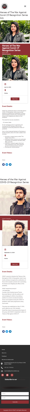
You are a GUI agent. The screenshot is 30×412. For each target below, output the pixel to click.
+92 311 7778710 (8, 367)
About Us (4, 353)
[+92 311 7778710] (2, 368)
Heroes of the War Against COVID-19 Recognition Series (14, 181)
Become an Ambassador (8, 359)
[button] (25, 6)
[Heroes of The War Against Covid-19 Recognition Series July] (15, 31)
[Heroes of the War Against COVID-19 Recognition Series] (15, 199)
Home (3, 349)
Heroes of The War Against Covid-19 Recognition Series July (14, 15)
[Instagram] (12, 375)
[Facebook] (2, 375)
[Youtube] (7, 375)
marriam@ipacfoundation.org (11, 371)
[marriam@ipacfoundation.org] (2, 371)
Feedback (4, 356)
